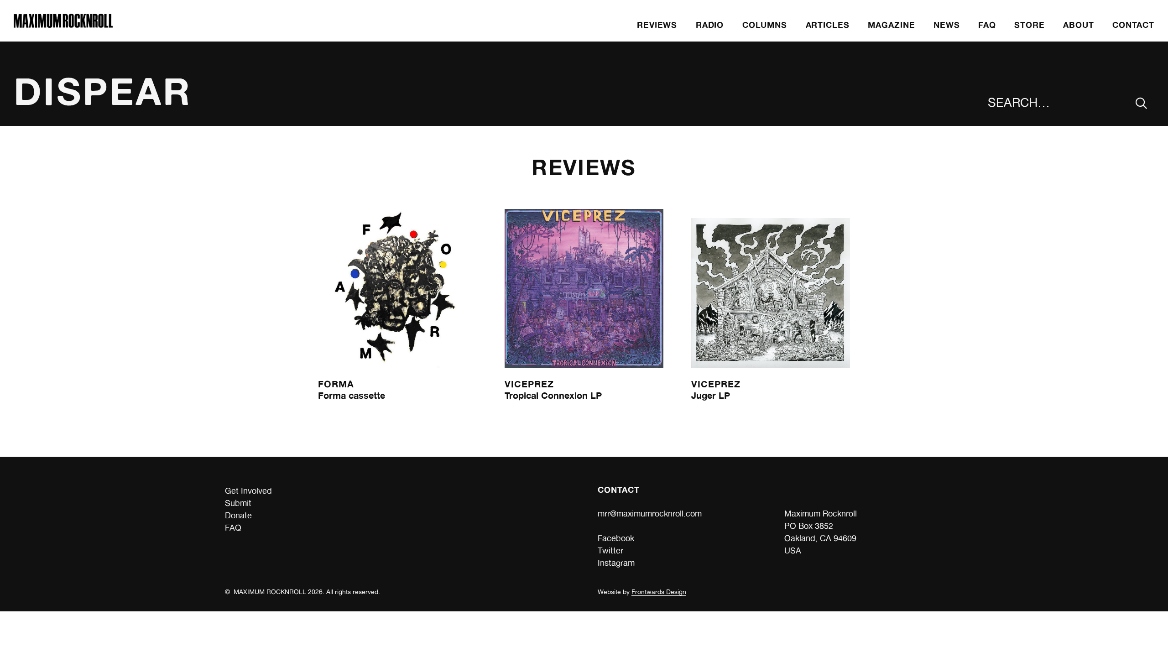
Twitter (610, 550)
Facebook (616, 538)
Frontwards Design (658, 591)
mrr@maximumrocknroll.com (650, 513)
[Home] (63, 25)
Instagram (616, 563)
